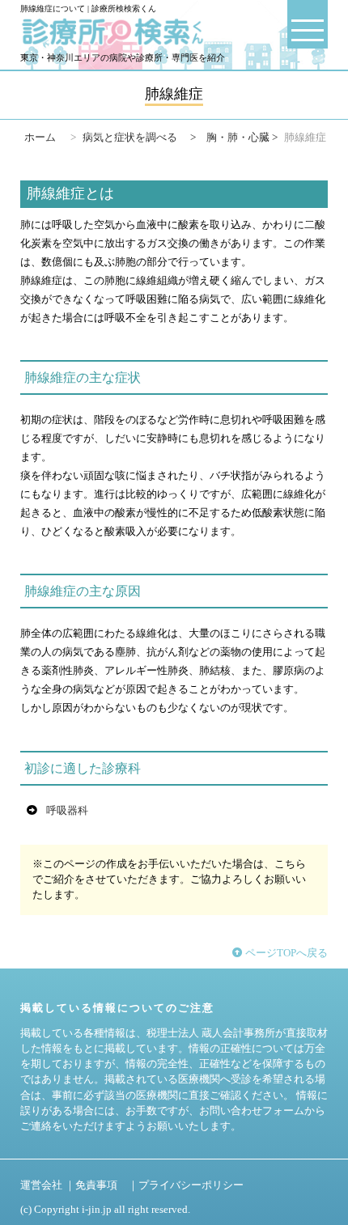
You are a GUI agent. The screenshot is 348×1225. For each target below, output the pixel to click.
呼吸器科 (67, 810)
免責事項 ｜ (106, 1185)
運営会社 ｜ (47, 1185)
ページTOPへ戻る (285, 953)
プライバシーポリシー (191, 1185)
